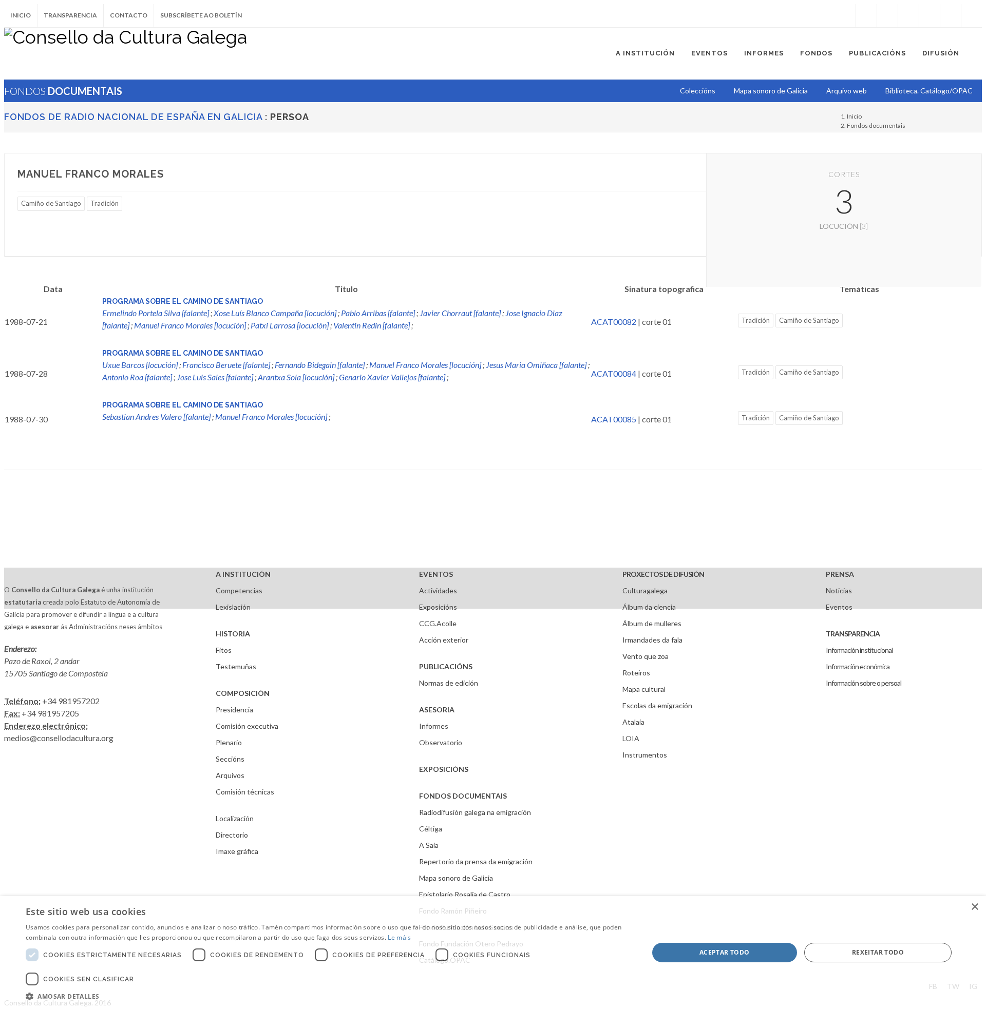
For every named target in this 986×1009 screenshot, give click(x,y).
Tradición (104, 203)
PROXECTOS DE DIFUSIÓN (663, 574)
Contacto (128, 15)
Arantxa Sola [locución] (296, 377)
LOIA (630, 738)
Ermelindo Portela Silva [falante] (155, 313)
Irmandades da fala (652, 639)
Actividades (438, 590)
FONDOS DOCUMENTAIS (463, 795)
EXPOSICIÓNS (443, 769)
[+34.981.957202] (950, 15)
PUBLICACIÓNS (445, 666)
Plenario (229, 742)
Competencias (239, 590)
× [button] (974, 907)
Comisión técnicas (245, 791)
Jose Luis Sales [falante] (215, 377)
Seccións (230, 758)
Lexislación (233, 607)
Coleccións (697, 90)
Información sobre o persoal (863, 682)
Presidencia (234, 709)
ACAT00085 (613, 419)
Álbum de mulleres (651, 623)
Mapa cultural (644, 689)
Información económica (857, 666)
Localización (235, 818)
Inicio (20, 15)
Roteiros (636, 672)
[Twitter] (887, 15)
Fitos (224, 650)
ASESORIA (436, 709)
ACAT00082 (613, 321)
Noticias (839, 590)
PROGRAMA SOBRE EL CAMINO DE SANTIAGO (182, 301)
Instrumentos (644, 754)
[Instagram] (845, 15)
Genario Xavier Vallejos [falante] (392, 377)
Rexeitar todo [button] (878, 952)
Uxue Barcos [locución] (140, 365)
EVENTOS (436, 574)
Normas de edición (448, 682)
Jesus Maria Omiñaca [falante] (536, 365)
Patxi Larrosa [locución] (290, 325)
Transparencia (70, 15)
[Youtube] (929, 15)
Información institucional (859, 650)
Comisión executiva (247, 726)
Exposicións (438, 607)
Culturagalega (645, 590)
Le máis (399, 937)
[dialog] (493, 952)
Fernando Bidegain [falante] (320, 365)
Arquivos (230, 775)
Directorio (232, 834)
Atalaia (633, 721)
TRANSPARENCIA (853, 633)
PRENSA (840, 574)
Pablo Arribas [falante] (378, 313)
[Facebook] (866, 15)
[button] (328, 996)
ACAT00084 (613, 373)
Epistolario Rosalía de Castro (464, 894)
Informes (433, 726)
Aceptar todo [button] (724, 952)
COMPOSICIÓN (243, 693)
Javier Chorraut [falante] (460, 313)
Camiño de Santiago (51, 203)
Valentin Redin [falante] (371, 325)
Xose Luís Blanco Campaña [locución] (275, 313)
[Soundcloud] (908, 15)
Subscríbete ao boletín (201, 15)
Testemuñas (236, 666)
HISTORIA (233, 633)
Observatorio (440, 742)
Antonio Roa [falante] (137, 377)
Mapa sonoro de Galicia (456, 878)
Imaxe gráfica (237, 851)
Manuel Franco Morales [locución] (190, 325)
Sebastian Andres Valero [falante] (156, 416)
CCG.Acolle (438, 623)
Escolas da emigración (657, 705)
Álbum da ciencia (649, 607)
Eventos (839, 607)
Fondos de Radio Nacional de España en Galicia (133, 116)
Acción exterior (443, 639)
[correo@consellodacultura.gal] (971, 15)
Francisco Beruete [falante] (226, 365)
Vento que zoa (645, 656)
